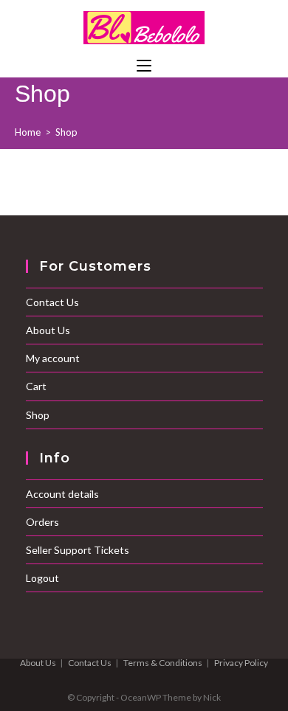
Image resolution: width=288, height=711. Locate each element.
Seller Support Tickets (77, 550)
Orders (42, 522)
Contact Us (52, 302)
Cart (36, 386)
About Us (48, 330)
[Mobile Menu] (144, 66)
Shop (66, 132)
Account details (62, 494)
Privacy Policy (241, 662)
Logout (42, 578)
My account (53, 358)
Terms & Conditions (162, 662)
